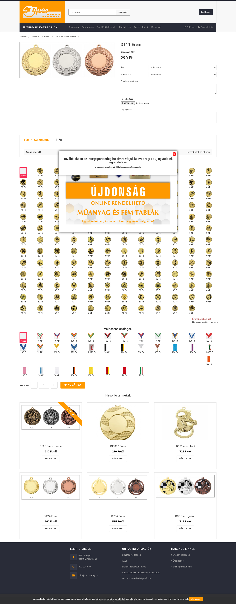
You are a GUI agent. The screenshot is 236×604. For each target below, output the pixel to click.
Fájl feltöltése (127, 99)
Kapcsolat (156, 27)
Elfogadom (196, 599)
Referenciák (88, 27)
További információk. (179, 599)
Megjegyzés (126, 109)
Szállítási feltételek (106, 27)
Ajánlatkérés (125, 27)
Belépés (190, 27)
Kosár (207, 12)
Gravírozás (73, 27)
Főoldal (23, 37)
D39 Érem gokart (185, 516)
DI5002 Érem (118, 446)
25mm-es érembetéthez (65, 37)
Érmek (47, 37)
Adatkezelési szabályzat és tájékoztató (141, 572)
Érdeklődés (178, 560)
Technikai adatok (36, 140)
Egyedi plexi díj (141, 27)
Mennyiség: (25, 385)
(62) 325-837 (84, 566)
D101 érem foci (185, 446)
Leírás (57, 140)
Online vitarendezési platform (136, 578)
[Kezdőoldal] (42, 12)
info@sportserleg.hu (88, 575)
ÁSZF (125, 560)
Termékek (35, 37)
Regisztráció (206, 27)
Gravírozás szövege (130, 81)
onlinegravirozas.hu (182, 566)
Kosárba (74, 384)
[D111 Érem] (67, 60)
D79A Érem (118, 516)
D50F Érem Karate (51, 446)
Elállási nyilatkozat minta (134, 566)
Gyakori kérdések (181, 555)
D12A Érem (51, 516)
